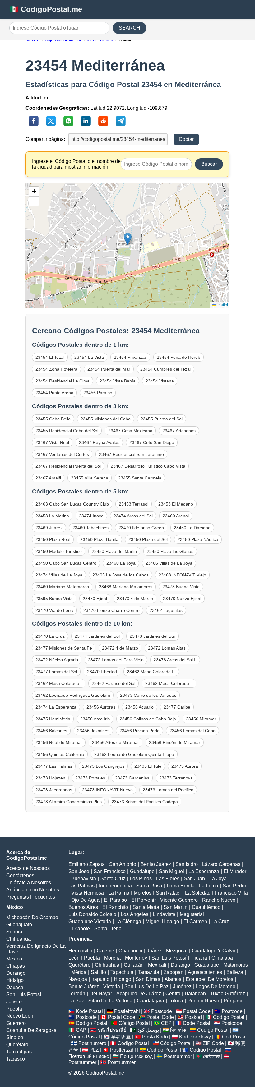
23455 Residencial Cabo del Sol (66, 430)
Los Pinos (141, 878)
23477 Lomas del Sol (56, 671)
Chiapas (15, 966)
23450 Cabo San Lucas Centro (65, 563)
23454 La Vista (89, 357)
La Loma (208, 885)
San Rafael (168, 892)
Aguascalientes (205, 972)
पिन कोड (178, 1030)
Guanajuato (19, 924)
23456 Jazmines (93, 730)
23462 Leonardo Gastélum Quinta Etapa (134, 754)
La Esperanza (203, 871)
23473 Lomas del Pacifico (168, 789)
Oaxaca (14, 987)
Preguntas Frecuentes (30, 897)
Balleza (234, 972)
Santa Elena (108, 928)
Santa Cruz (112, 878)
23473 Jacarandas (53, 789)
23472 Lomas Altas (167, 647)
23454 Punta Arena (54, 392)
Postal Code (197, 1011)
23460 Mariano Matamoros (62, 586)
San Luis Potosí (23, 994)
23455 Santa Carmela (139, 477)
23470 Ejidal (95, 598)
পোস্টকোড (211, 1056)
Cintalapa (222, 957)
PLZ (94, 1049)
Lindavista (164, 914)
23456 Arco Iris (95, 718)
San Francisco (110, 871)
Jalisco (14, 1001)
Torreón (76, 993)
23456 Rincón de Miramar (174, 742)
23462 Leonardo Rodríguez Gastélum (72, 695)
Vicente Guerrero (179, 900)
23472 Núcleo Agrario (56, 659)
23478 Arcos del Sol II (175, 659)
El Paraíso (115, 900)
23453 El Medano (175, 504)
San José (78, 871)
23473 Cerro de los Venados (148, 695)
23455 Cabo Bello (53, 418)
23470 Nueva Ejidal (182, 598)
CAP (81, 1030)
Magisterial (192, 914)
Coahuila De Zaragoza (31, 1030)
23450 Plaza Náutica (198, 539)
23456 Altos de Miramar (115, 742)
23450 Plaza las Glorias (170, 551)
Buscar (209, 164)
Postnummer (178, 1056)
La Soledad (198, 892)
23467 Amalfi (48, 477)
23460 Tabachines (90, 527)
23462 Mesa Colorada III (151, 671)
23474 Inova (91, 515)
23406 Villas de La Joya (169, 563)
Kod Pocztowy (195, 1036)
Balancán (195, 993)
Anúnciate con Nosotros (32, 889)
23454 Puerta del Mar (108, 369)
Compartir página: (45, 139)
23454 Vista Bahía (118, 380)
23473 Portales (90, 777)
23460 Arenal (176, 515)
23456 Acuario (139, 707)
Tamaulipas (19, 1051)
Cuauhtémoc (206, 907)
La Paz (76, 1000)
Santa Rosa (149, 885)
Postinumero (92, 1043)
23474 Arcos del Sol (133, 515)
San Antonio (122, 864)
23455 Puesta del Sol (162, 418)
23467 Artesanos (179, 430)
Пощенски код (136, 1056)
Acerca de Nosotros (28, 868)
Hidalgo (15, 980)
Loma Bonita (181, 885)
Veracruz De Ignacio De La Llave (36, 948)
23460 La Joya (121, 563)
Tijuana (199, 957)
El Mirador (235, 871)
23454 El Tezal (49, 357)
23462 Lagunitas (166, 610)
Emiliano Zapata (86, 864)
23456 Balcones (51, 730)
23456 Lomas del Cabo (192, 730)
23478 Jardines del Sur (152, 636)
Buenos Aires (83, 907)
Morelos (142, 892)
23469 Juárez (49, 527)
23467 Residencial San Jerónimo (131, 454)
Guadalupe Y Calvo (213, 950)
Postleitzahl (127, 1011)
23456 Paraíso (97, 392)
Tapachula (121, 972)
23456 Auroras (100, 707)
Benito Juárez (156, 864)
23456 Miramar (201, 718)
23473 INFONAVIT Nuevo (107, 789)
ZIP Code (213, 1043)
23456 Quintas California (59, 754)
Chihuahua (18, 938)
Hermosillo (80, 950)
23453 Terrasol (133, 504)
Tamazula (148, 972)
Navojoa (77, 979)
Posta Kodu (155, 1036)
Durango (16, 973)
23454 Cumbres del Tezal (165, 369)
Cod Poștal (234, 1036)
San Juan (194, 878)
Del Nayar (101, 993)
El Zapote (79, 928)
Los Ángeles (134, 914)
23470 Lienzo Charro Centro (111, 610)
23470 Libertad (102, 671)
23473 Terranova (176, 777)
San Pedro (234, 885)
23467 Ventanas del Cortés (62, 454)
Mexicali (157, 965)
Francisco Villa (231, 892)
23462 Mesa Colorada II (169, 683)
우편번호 (121, 1036)
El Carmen (195, 921)
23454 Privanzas (130, 357)
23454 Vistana (160, 380)
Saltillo (98, 972)
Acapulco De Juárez (138, 993)
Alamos (173, 979)
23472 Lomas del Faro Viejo (116, 659)
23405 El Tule (147, 766)
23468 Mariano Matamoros (125, 586)
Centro (172, 993)
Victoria (111, 986)
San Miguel (171, 871)
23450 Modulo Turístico (58, 551)
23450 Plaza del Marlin (114, 551)
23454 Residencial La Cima (62, 380)
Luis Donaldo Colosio (92, 914)
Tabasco (15, 1059)
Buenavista (83, 878)
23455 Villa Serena (89, 477)
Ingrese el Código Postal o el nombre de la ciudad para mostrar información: (76, 164)
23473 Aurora (184, 766)
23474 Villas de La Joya (58, 574)
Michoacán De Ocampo (32, 917)
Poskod (193, 1017)
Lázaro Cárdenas (221, 864)
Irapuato (100, 979)
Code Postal (196, 1023)
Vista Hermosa (87, 892)
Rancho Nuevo (218, 900)
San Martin (176, 907)
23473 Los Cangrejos (103, 766)
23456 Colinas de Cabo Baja (148, 718)
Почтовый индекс (88, 1056)
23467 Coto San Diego (151, 442)
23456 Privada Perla (139, 730)
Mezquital (177, 950)
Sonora (14, 931)
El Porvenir (143, 900)
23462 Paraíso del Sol (113, 683)
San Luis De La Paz (146, 986)
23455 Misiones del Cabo (106, 418)
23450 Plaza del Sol (148, 539)
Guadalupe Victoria (89, 921)
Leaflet (222, 304)
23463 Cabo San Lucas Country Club (72, 504)
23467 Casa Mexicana (130, 430)
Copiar (186, 139)
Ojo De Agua (85, 900)
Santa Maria (145, 907)
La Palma (118, 892)
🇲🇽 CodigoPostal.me (45, 9)
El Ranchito (115, 907)
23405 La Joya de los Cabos (120, 574)
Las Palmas (81, 885)
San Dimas (148, 979)
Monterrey (136, 957)
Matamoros (235, 965)
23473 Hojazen (50, 777)
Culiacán (134, 965)
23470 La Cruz (50, 636)
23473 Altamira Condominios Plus (68, 801)
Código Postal (228, 1017)
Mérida (78, 972)
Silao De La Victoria (110, 1000)
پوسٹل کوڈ (148, 1030)
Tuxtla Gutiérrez (227, 993)
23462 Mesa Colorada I (58, 683)
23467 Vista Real (52, 442)
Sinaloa (14, 1037)
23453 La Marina (52, 515)
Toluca (176, 1000)
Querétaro (17, 1044)
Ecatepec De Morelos (209, 979)
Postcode (161, 1011)
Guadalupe (142, 871)
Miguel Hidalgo (162, 921)
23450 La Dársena (192, 527)
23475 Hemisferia (52, 718)
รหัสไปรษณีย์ (112, 1030)
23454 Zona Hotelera (56, 369)
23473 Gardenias (132, 777)
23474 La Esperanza (55, 707)
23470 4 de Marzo (135, 598)
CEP (166, 1023)
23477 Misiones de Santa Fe (63, 647)
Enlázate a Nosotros (28, 882)
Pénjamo (233, 1000)
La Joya (218, 878)
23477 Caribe (177, 707)
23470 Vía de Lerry (54, 610)
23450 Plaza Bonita (99, 539)
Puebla (14, 1008)
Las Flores (167, 878)
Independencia (115, 885)
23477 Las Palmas (53, 766)
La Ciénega (128, 921)
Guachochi (130, 950)
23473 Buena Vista (181, 586)
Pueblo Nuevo (203, 1000)
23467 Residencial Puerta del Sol (68, 466)
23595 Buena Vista (54, 598)
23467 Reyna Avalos (99, 442)
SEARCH (129, 27)
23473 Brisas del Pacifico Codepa (145, 801)
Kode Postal (89, 1011)
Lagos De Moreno (215, 986)
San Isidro (186, 864)
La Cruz (220, 921)
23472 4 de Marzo (120, 647)
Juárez (154, 950)
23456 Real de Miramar (58, 742)
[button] (128, 239)
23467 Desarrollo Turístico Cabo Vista (148, 466)
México (14, 958)
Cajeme (105, 950)
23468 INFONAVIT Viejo (182, 574)
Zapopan (173, 972)
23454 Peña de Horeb (178, 357)
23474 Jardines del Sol (97, 636)
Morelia (112, 957)
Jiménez (182, 986)
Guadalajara (150, 1000)
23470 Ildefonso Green (141, 527)
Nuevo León (19, 1016)
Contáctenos (20, 875)
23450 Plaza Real (52, 539)
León (74, 957)
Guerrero (16, 1023)
